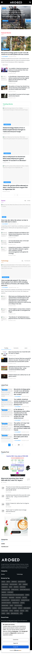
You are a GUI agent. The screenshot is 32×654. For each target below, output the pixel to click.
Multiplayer (4, 597)
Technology (5, 20)
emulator (16, 587)
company (25, 584)
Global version (15, 589)
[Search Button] (30, 2)
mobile (27, 594)
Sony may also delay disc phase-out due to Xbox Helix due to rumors (14, 221)
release (22, 602)
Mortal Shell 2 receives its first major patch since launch (19, 95)
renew (11, 605)
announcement (21, 581)
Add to (8, 581)
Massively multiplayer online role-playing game (13, 594)
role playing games (6, 608)
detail (10, 587)
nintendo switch (5, 600)
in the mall (10, 592)
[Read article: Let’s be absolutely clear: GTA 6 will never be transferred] (4, 242)
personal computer (6, 602)
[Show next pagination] (22, 445)
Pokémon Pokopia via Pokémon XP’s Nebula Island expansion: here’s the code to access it (19, 234)
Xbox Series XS (14, 613)
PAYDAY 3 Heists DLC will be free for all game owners (19, 375)
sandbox (14, 608)
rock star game (18, 605)
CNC (20, 584)
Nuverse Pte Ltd (25, 600)
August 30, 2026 (13, 56)
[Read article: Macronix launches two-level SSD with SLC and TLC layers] (16, 465)
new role (24, 597)
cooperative (4, 587)
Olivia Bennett (5, 56)
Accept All (15, 647)
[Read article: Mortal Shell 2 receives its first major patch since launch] (4, 96)
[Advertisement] (16, 334)
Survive (22, 610)
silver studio (5, 610)
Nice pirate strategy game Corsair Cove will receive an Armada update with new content (15, 53)
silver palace (27, 608)
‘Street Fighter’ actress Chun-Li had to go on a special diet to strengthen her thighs (20, 310)
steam (11, 610)
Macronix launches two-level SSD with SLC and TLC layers (19, 352)
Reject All (15, 643)
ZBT (21, 613)
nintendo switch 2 (15, 600)
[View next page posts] (17, 195)
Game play (22, 587)
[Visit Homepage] (16, 2)
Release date (5, 605)
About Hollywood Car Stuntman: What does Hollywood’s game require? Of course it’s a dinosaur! (14, 158)
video (8, 613)
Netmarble (11, 597)
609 (19, 445)
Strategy (16, 610)
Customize (15, 639)
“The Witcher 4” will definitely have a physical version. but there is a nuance (19, 317)
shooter (20, 608)
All (25, 200)
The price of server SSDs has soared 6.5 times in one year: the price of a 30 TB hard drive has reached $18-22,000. (20, 360)
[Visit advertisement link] (16, 526)
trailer (3, 613)
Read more (6, 65)
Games (4, 8)
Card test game (13, 584)
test (27, 610)
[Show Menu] (2, 2)
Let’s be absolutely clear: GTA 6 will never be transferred (19, 241)
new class (18, 597)
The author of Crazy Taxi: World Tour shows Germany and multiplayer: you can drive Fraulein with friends (19, 87)
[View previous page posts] (15, 195)
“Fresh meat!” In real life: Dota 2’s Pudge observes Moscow (16, 510)
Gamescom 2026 (6, 589)
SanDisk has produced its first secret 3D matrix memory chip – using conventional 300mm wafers (19, 368)
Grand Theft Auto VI (24, 589)
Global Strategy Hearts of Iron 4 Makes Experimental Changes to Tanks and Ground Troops (14, 130)
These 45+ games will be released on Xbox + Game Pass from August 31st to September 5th (15, 187)
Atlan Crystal (5, 584)
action (3, 581)
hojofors (4, 592)
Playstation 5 (16, 602)
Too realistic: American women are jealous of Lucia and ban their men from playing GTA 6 (18, 70)
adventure (14, 581)
